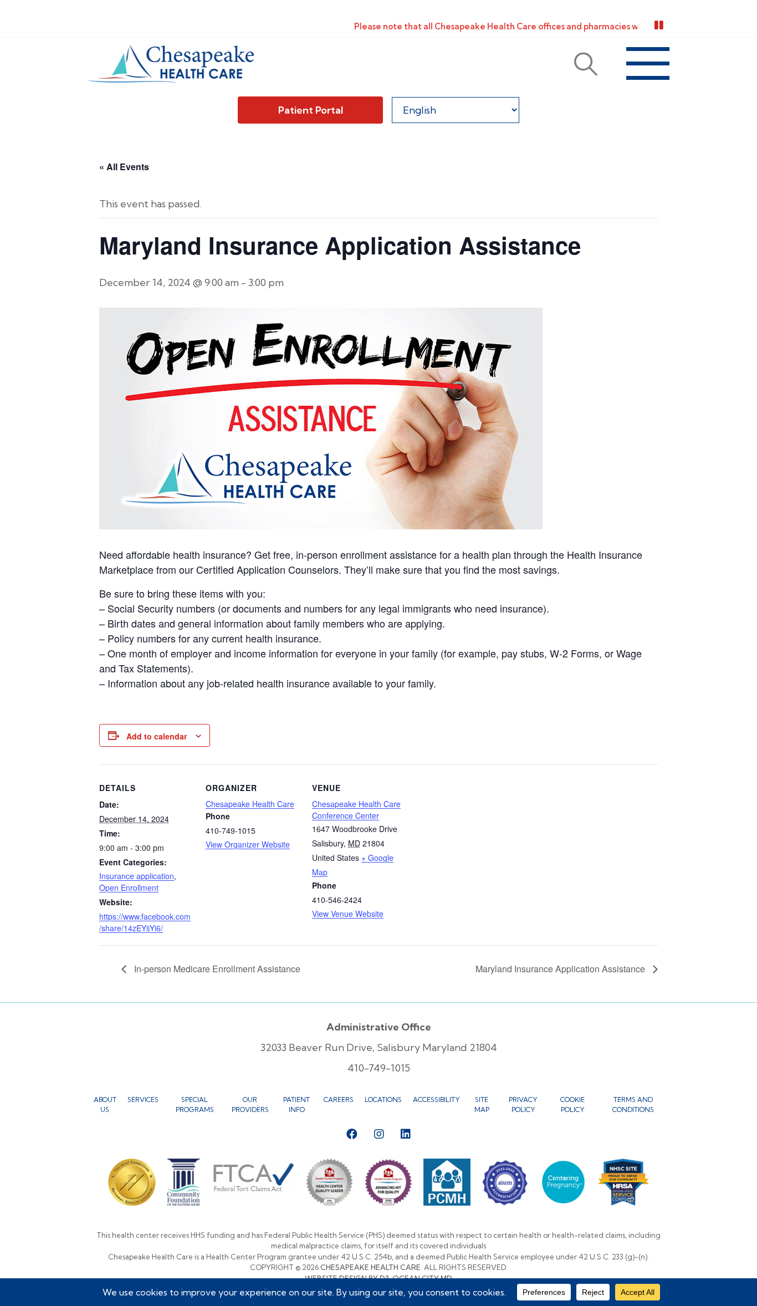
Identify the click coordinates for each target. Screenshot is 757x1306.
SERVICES (142, 1099)
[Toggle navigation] (647, 63)
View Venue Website (347, 913)
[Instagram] (379, 1134)
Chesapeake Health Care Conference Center (356, 809)
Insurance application (136, 875)
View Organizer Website (248, 844)
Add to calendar (156, 736)
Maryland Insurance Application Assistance (561, 968)
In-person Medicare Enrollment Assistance (216, 968)
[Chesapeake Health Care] (171, 63)
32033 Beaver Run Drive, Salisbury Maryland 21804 (378, 1047)
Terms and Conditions (633, 1104)
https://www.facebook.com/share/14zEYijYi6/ (145, 922)
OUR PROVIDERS (250, 1104)
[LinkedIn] (406, 1134)
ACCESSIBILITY (436, 1099)
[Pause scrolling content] (658, 25)
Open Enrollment (128, 887)
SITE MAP (481, 1104)
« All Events (124, 166)
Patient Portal (310, 110)
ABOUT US (105, 1104)
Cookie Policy (572, 1104)
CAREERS (339, 1099)
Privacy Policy (523, 1104)
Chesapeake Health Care (250, 803)
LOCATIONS (383, 1099)
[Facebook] (351, 1134)
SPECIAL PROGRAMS (195, 1104)
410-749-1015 (378, 1068)
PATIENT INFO (296, 1104)
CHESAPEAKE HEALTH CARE (370, 1267)
